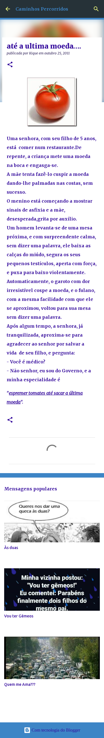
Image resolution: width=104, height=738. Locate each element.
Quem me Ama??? (19, 684)
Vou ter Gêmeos (18, 616)
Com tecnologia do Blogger (55, 730)
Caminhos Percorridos (42, 9)
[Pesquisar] (96, 9)
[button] (10, 65)
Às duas (11, 547)
